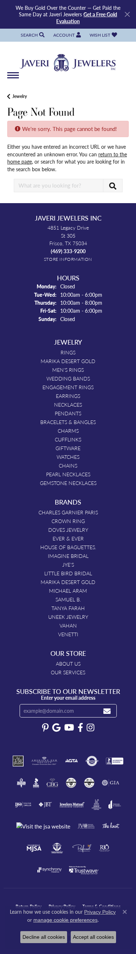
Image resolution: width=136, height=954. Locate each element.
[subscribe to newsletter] (107, 710)
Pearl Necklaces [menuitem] (68, 474)
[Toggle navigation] (13, 79)
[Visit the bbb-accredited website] (114, 761)
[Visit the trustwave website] (84, 869)
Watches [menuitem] (68, 456)
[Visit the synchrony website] (49, 869)
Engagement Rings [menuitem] (68, 387)
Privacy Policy (100, 912)
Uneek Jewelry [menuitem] (68, 616)
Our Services (68, 672)
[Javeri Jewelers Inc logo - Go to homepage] (68, 60)
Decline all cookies (43, 937)
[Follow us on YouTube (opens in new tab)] (69, 727)
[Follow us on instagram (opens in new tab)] (90, 727)
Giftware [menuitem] (68, 448)
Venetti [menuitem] (68, 634)
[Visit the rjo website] (104, 848)
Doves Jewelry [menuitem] (68, 529)
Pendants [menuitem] (68, 413)
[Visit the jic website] (96, 804)
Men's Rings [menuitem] (68, 369)
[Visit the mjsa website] (34, 848)
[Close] (127, 14)
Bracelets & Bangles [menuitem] (68, 421)
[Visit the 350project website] (18, 761)
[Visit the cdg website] (71, 782)
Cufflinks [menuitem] (68, 439)
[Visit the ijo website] (23, 804)
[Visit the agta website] (71, 761)
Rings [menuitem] (68, 352)
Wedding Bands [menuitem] (68, 378)
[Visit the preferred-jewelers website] (82, 848)
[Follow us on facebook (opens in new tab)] (80, 727)
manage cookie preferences (65, 920)
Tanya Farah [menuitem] (68, 608)
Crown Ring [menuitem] (68, 521)
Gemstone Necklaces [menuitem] (68, 482)
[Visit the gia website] (110, 782)
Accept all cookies (93, 937)
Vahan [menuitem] (68, 625)
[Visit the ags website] (44, 761)
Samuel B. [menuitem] (68, 599)
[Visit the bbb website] (36, 782)
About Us (68, 663)
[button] (32, 35)
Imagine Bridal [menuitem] (68, 555)
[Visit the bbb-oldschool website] (21, 782)
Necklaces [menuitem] (68, 404)
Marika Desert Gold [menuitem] (68, 361)
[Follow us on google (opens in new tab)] (56, 727)
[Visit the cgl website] (89, 782)
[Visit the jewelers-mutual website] (72, 804)
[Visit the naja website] (57, 848)
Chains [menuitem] (68, 465)
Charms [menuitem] (68, 430)
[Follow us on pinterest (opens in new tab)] (45, 727)
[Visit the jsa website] (43, 826)
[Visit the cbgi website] (52, 782)
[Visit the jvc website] (86, 826)
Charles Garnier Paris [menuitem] (68, 512)
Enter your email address (68, 697)
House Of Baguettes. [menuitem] (68, 547)
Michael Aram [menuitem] (68, 590)
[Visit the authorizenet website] (92, 761)
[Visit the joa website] (114, 804)
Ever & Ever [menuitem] (68, 538)
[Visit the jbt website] (45, 804)
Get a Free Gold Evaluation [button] (86, 17)
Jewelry (19, 96)
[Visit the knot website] (111, 826)
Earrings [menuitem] (68, 395)
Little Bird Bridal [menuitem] (68, 573)
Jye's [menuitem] (68, 564)
